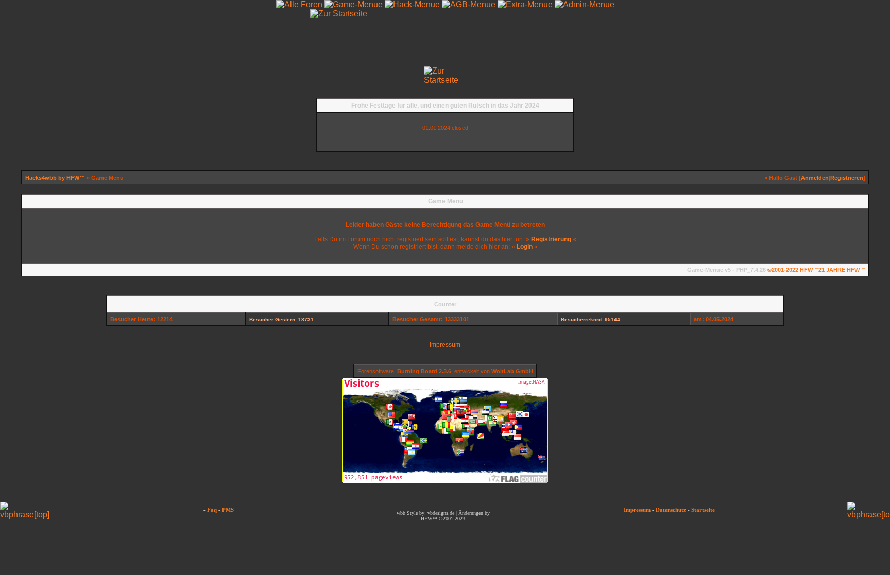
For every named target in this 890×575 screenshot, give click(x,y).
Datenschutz (671, 510)
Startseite (703, 510)
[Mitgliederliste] (868, 74)
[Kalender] (110, 74)
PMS (228, 510)
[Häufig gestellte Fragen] (66, 74)
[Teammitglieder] (823, 74)
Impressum (445, 345)
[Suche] (780, 74)
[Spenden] (736, 74)
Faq (212, 510)
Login (525, 246)
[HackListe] (692, 74)
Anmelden (815, 178)
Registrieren (846, 178)
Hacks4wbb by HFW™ (56, 178)
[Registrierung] (22, 74)
